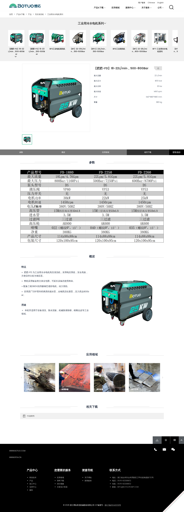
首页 (11, 14)
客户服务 (141, 2)
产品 (30, 14)
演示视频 (60, 484)
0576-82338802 (124, 480)
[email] (164, 449)
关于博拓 (88, 477)
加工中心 (32, 484)
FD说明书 (30, 416)
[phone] (155, 449)
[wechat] (173, 449)
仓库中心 (32, 487)
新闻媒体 (88, 480)
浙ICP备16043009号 (113, 505)
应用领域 (116, 7)
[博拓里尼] (25, 5)
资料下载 (60, 480)
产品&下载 (20, 14)
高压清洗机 (39, 14)
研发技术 (32, 477)
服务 (31, 490)
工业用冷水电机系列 (55, 14)
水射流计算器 (62, 487)
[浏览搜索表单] (171, 7)
